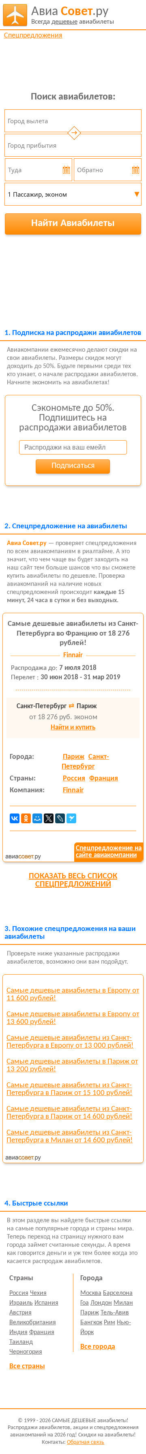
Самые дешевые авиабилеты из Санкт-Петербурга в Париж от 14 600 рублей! (69, 1113)
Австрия (20, 1313)
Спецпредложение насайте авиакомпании (109, 852)
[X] (49, 818)
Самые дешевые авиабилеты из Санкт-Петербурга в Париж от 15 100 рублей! (69, 1089)
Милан (123, 1303)
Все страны (27, 1366)
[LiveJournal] (60, 818)
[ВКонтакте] (14, 818)
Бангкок (91, 1322)
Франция (103, 778)
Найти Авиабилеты (73, 223)
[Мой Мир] (37, 818)
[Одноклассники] (26, 818)
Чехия (38, 1293)
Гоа (84, 1303)
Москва (90, 1293)
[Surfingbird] (71, 818)
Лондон (101, 1303)
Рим (109, 1322)
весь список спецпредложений (73, 880)
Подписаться (73, 466)
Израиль (21, 1303)
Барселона (118, 1293)
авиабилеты (72, 15)
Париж (73, 757)
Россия (74, 778)
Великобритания (32, 1322)
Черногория (25, 1352)
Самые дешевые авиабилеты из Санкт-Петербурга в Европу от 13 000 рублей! (69, 1042)
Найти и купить (73, 727)
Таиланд (21, 1342)
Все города (97, 1347)
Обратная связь (85, 1442)
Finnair (73, 790)
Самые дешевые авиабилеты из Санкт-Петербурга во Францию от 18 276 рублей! (73, 633)
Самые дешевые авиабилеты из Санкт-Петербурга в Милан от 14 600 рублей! (69, 1136)
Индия (18, 1332)
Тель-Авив (115, 1313)
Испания (46, 1303)
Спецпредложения (33, 36)
